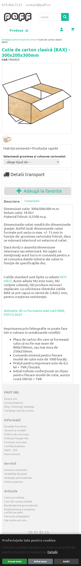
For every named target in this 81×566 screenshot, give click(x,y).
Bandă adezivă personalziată (21, 505)
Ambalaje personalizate (18, 477)
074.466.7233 (12, 5)
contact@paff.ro (38, 5)
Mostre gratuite (13, 481)
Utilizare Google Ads (16, 438)
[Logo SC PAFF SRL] (18, 17)
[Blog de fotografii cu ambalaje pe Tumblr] (47, 533)
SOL (15, 450)
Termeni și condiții (15, 430)
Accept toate (15, 561)
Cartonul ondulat (14, 497)
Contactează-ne (13, 402)
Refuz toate (40, 561)
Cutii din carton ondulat (18, 501)
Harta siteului (12, 454)
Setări (66, 561)
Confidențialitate (14, 446)
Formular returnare (15, 442)
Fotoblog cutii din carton (19, 410)
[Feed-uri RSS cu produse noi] (30, 533)
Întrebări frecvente (15, 426)
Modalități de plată (15, 473)
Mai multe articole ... (16, 520)
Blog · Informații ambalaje (19, 406)
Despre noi (10, 398)
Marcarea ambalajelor (17, 516)
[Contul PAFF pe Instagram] (36, 533)
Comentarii (31, 201)
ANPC (7, 450)
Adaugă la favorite (41, 191)
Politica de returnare (16, 434)
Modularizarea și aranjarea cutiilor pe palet (19, 511)
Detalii (52, 552)
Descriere (12, 201)
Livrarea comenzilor (16, 469)
